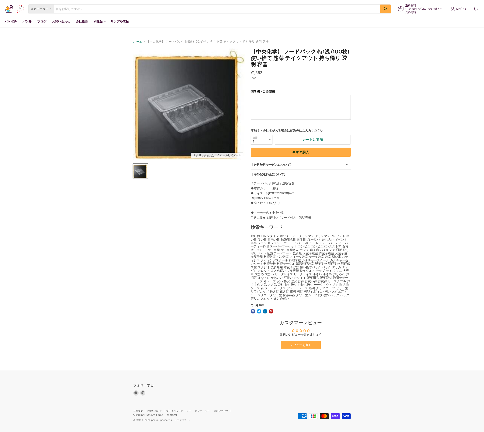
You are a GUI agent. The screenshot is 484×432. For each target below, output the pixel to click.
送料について (221, 410)
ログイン (461, 9)
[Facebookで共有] (253, 311)
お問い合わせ (61, 21)
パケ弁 (27, 21)
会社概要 (82, 21)
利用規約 (172, 414)
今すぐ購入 (300, 152)
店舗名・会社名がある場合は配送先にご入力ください (287, 130)
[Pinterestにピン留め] (271, 311)
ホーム (137, 41)
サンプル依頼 (120, 21)
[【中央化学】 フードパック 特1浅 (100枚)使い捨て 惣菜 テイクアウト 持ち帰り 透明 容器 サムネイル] (140, 171)
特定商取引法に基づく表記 (148, 414)
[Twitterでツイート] (259, 311)
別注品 (98, 21)
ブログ (41, 21)
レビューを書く (300, 345)
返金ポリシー (202, 410)
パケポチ (11, 21)
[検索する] (385, 9)
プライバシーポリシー (178, 410)
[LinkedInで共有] (265, 311)
